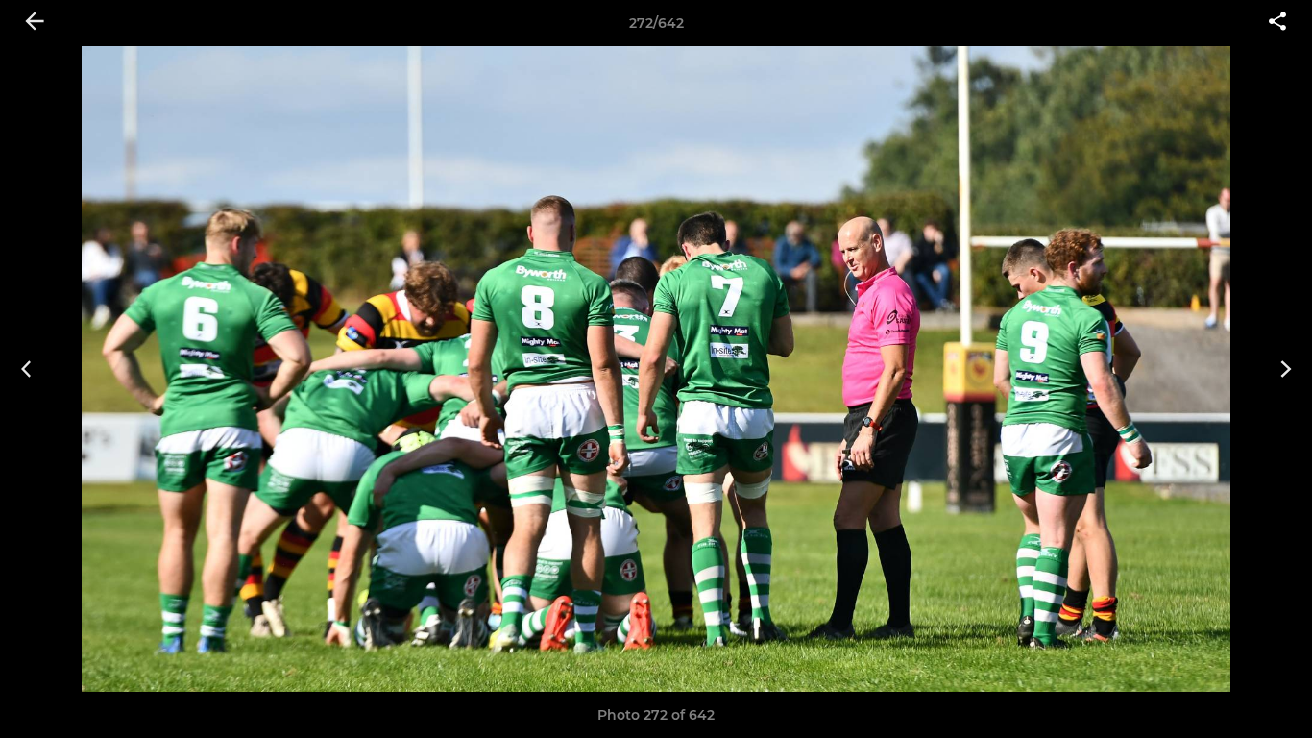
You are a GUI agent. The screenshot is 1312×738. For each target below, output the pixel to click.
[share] (1277, 23)
